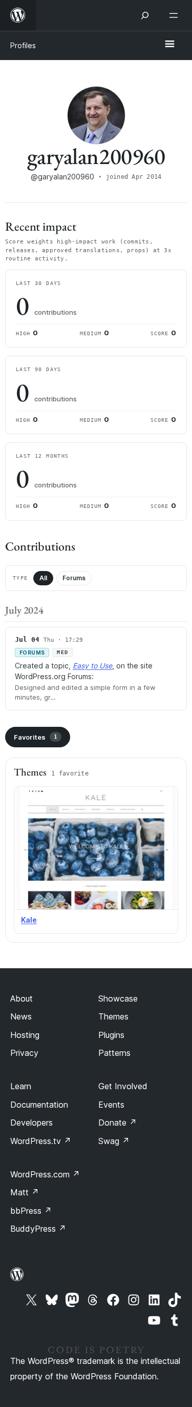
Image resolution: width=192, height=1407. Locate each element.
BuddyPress (38, 1229)
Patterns (114, 1053)
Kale (29, 919)
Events (111, 1104)
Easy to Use (92, 665)
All (43, 578)
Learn (20, 1086)
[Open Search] (145, 15)
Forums (74, 578)
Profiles (23, 45)
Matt (24, 1192)
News (21, 1016)
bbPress (31, 1211)
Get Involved (122, 1086)
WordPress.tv (40, 1141)
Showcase (118, 998)
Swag (114, 1141)
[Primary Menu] (169, 44)
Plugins (111, 1035)
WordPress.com (45, 1174)
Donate (117, 1122)
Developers (31, 1122)
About (21, 998)
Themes (113, 1016)
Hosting (24, 1035)
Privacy (24, 1053)
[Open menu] (175, 15)
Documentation (39, 1104)
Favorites (35, 737)
